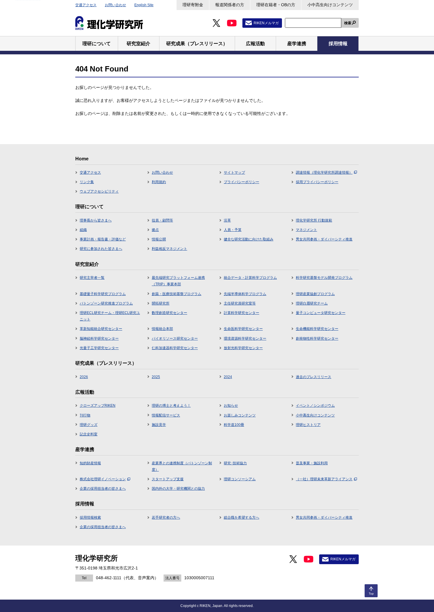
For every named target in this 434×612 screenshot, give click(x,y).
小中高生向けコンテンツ (330, 4)
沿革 (227, 220)
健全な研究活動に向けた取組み (248, 239)
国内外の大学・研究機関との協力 (178, 488)
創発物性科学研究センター (317, 338)
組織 (83, 230)
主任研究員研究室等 (240, 303)
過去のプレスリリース (313, 377)
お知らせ (231, 405)
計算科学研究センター (241, 313)
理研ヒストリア (308, 425)
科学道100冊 (234, 425)
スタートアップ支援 (168, 479)
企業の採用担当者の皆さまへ (103, 488)
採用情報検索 (90, 517)
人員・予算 (233, 230)
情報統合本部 (162, 329)
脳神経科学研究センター (99, 338)
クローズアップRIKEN (97, 405)
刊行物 (85, 415)
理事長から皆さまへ (96, 220)
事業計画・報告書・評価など (103, 239)
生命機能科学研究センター (317, 329)
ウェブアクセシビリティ (99, 191)
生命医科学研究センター (243, 329)
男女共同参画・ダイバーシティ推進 (324, 239)
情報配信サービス (166, 415)
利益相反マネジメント (169, 249)
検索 (347, 23)
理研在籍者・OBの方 (275, 4)
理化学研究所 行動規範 (314, 220)
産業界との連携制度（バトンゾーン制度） (182, 466)
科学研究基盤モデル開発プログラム (324, 278)
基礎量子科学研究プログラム (103, 294)
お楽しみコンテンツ (240, 415)
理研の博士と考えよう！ (171, 405)
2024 (228, 377)
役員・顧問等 (162, 220)
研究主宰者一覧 (92, 278)
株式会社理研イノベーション (103, 479)
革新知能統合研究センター (101, 329)
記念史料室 (88, 434)
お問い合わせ (115, 5)
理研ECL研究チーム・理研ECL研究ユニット (110, 316)
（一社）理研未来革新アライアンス (324, 479)
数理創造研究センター (169, 313)
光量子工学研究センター (99, 348)
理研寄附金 (192, 4)
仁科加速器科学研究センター (175, 348)
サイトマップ (234, 172)
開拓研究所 (160, 303)
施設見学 (159, 425)
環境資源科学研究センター (245, 338)
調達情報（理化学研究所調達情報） (324, 172)
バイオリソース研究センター (175, 338)
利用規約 (159, 182)
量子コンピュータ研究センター (320, 313)
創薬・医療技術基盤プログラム (176, 294)
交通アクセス (86, 5)
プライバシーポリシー (241, 182)
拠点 (155, 230)
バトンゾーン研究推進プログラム (106, 303)
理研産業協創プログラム (315, 294)
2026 (84, 377)
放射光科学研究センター (243, 348)
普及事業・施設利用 (312, 463)
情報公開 (159, 239)
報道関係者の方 (229, 4)
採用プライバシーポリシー (317, 182)
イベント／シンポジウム (315, 405)
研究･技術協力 (235, 463)
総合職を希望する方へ (241, 517)
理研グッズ (88, 425)
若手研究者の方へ (166, 517)
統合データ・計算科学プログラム (250, 278)
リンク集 (87, 182)
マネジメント (306, 230)
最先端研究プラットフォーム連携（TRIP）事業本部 (178, 281)
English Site (144, 5)
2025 (156, 377)
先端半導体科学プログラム (245, 294)
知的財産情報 (90, 463)
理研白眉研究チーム (312, 303)
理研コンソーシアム (240, 479)
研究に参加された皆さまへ (101, 249)
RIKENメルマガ (266, 23)
